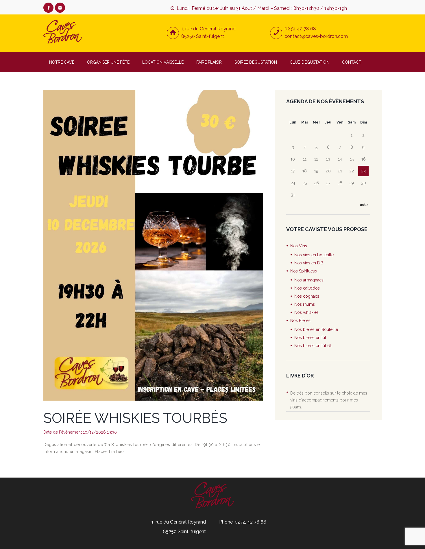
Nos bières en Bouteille (316, 329)
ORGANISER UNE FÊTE (108, 62)
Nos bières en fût (310, 337)
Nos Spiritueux (303, 271)
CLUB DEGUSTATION (309, 62)
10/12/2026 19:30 (100, 432)
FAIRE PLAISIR (209, 62)
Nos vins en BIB (308, 263)
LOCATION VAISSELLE (163, 62)
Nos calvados (307, 288)
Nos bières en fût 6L (313, 345)
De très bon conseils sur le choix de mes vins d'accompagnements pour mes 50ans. (328, 400)
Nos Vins (298, 246)
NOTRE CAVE (61, 62)
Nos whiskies (306, 312)
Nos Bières (300, 320)
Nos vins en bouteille (314, 255)
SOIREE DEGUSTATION (255, 62)
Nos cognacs (306, 296)
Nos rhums (304, 304)
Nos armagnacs (309, 280)
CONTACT (351, 62)
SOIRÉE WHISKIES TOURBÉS (135, 418)
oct (363, 205)
